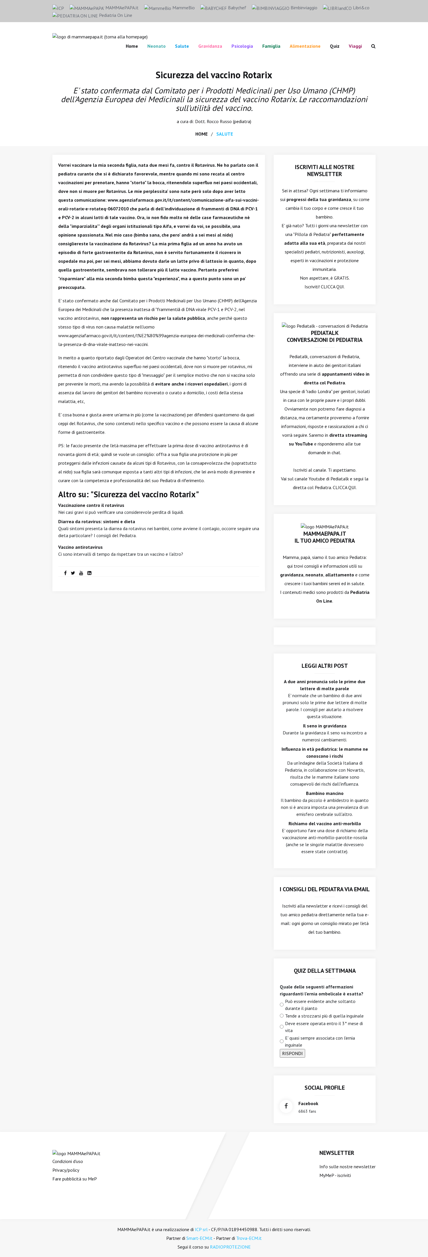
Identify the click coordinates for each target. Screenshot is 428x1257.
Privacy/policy (65, 1170)
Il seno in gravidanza (324, 726)
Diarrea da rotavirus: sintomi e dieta (96, 521)
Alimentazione (305, 46)
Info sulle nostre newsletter (347, 1166)
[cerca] (371, 46)
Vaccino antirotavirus (80, 547)
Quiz (334, 46)
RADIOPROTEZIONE (230, 1247)
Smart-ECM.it (199, 1238)
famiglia (271, 46)
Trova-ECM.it (249, 1238)
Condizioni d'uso (67, 1161)
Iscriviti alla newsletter (305, 906)
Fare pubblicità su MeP (74, 1179)
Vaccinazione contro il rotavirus (91, 505)
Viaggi (355, 46)
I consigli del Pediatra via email (325, 889)
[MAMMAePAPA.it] (76, 1153)
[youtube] (81, 573)
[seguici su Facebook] (286, 1106)
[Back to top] (414, 1243)
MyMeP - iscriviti (335, 1175)
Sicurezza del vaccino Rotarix (214, 75)
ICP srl (201, 1229)
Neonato (156, 46)
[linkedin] (89, 573)
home (201, 134)
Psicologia (242, 46)
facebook (308, 1103)
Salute (182, 46)
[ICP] (58, 7)
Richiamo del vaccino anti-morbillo (325, 823)
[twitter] (73, 573)
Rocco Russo (219, 121)
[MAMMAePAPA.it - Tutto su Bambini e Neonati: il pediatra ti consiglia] (100, 36)
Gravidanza (210, 46)
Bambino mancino (325, 793)
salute (224, 134)
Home (132, 46)
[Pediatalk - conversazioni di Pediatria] (325, 325)
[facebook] (65, 573)
